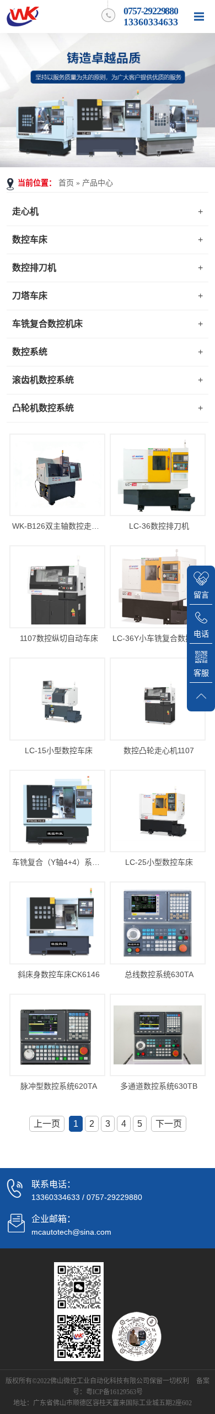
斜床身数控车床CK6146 (59, 974)
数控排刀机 (34, 267)
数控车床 (29, 239)
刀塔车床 (29, 295)
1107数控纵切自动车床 (59, 638)
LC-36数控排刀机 (159, 526)
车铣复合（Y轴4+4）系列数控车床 (59, 862)
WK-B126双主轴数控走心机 (59, 526)
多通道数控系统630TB (158, 1086)
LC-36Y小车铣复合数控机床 (159, 638)
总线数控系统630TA (159, 974)
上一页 (47, 1123)
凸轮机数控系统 (43, 408)
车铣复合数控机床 (47, 323)
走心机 (25, 211)
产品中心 (97, 183)
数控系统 (29, 352)
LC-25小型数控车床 (159, 862)
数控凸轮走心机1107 (158, 750)
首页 (66, 183)
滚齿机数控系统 (43, 380)
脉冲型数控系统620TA (58, 1086)
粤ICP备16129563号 (114, 1392)
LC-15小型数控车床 (59, 750)
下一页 (168, 1123)
